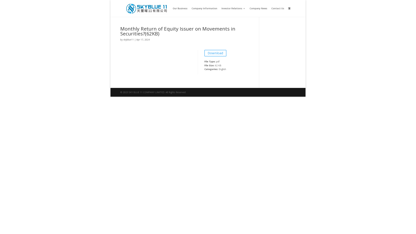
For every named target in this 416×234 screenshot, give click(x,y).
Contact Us (277, 8)
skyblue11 (128, 39)
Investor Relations (231, 8)
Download (215, 53)
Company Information (204, 8)
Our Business (180, 8)
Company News (258, 8)
